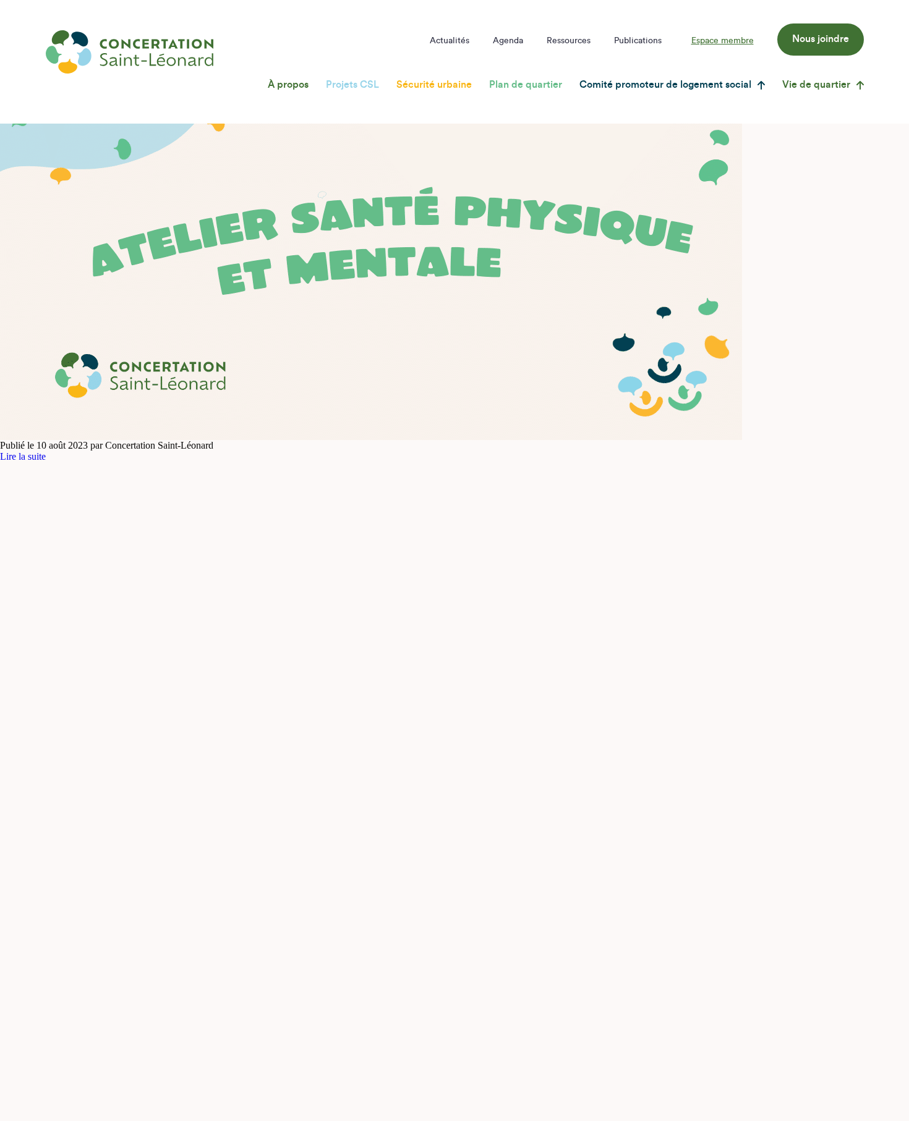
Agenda (508, 40)
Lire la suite (23, 456)
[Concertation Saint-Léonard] (129, 52)
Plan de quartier (525, 85)
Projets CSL (352, 85)
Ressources (569, 40)
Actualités (449, 40)
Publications (638, 40)
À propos (288, 85)
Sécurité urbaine (434, 85)
